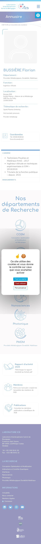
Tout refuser (20, 283)
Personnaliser (20, 288)
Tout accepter (20, 279)
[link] (38, 15)
